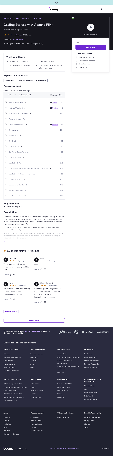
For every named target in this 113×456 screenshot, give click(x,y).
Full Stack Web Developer (12, 357)
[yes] (10, 275)
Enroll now (90, 47)
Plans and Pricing (36, 424)
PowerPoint (61, 397)
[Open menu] (4, 9)
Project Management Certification (15, 387)
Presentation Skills (63, 387)
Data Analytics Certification (13, 394)
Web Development (36, 354)
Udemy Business (32, 331)
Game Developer (9, 367)
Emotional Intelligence (92, 367)
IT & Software (8, 18)
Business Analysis (90, 399)
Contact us (7, 424)
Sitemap (87, 424)
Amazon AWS (62, 354)
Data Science (35, 384)
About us (7, 417)
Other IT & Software (22, 18)
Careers (6, 421)
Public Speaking (62, 390)
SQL (85, 389)
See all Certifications (11, 400)
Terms (86, 427)
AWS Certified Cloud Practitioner (68, 357)
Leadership (88, 354)
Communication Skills (64, 384)
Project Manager (9, 364)
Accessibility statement (92, 417)
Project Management (91, 361)
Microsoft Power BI (91, 393)
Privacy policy (89, 421)
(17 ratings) (18, 35)
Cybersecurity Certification (13, 384)
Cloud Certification (10, 390)
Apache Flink (36, 18)
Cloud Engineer (9, 361)
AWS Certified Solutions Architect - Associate (69, 367)
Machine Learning (36, 390)
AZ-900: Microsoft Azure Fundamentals (65, 362)
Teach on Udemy (36, 421)
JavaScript (34, 357)
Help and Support (36, 431)
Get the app (34, 417)
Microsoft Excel (89, 386)
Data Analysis (88, 396)
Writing (59, 394)
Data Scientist (8, 354)
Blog (5, 427)
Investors (7, 431)
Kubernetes (61, 372)
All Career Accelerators (11, 371)
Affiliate (33, 427)
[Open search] (102, 9)
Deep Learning (35, 397)
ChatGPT (33, 394)
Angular (33, 364)
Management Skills (90, 357)
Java (32, 367)
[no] (14, 275)
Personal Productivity (91, 364)
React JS (33, 361)
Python (32, 387)
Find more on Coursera (11, 434)
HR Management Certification (14, 397)
